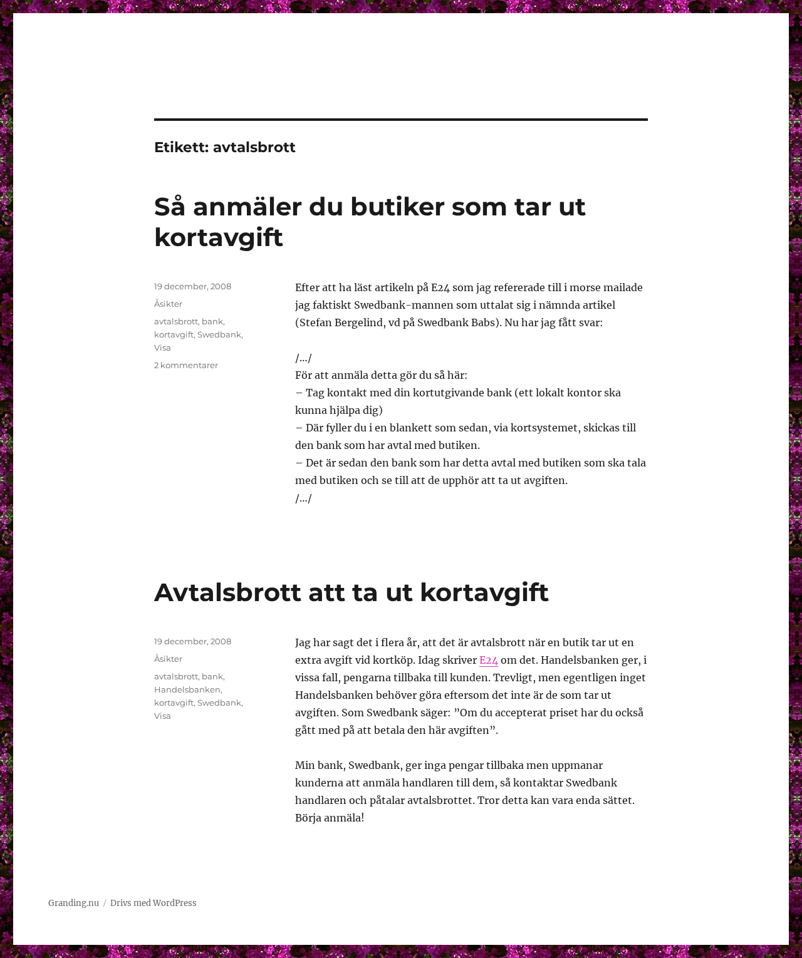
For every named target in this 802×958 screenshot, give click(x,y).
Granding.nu (73, 903)
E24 (488, 660)
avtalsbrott (176, 321)
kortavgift (174, 334)
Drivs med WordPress (153, 903)
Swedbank (219, 334)
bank (212, 321)
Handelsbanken (187, 689)
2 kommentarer (186, 365)
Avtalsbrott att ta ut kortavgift (351, 592)
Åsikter (168, 304)
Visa (162, 348)
